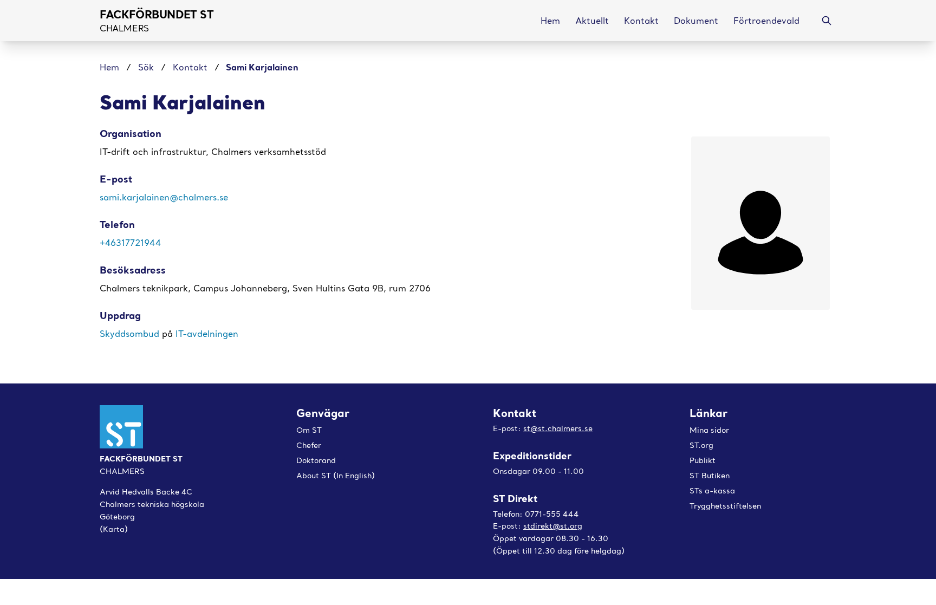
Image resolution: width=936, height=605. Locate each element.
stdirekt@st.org (552, 526)
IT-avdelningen (207, 333)
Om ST (309, 430)
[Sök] (826, 20)
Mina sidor (709, 430)
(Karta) (114, 529)
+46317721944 (130, 242)
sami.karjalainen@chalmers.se (164, 197)
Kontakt (190, 67)
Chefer (308, 445)
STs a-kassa (712, 491)
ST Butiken (710, 475)
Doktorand (316, 460)
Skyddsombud (131, 333)
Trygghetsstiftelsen (725, 506)
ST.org (701, 445)
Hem (111, 67)
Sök (146, 67)
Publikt (703, 460)
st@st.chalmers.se (558, 428)
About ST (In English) (335, 475)
